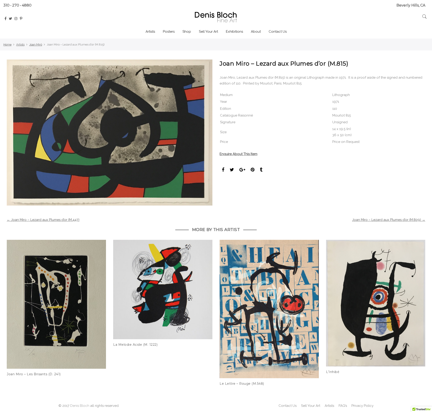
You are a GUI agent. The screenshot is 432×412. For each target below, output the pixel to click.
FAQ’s (343, 406)
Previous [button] (14, 309)
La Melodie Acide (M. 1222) (135, 345)
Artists (150, 32)
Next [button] (418, 309)
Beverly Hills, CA (410, 5)
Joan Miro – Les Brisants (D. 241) (34, 374)
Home (7, 44)
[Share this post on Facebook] (223, 170)
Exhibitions (234, 32)
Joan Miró (35, 44)
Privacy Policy (362, 406)
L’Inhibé (332, 372)
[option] (56, 308)
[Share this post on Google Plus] (242, 170)
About (256, 32)
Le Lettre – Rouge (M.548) (242, 384)
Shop (186, 32)
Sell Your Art (208, 32)
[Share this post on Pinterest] (252, 170)
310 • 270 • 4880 (17, 5)
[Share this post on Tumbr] (261, 170)
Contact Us (278, 32)
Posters (169, 32)
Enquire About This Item (238, 154)
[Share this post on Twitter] (232, 170)
